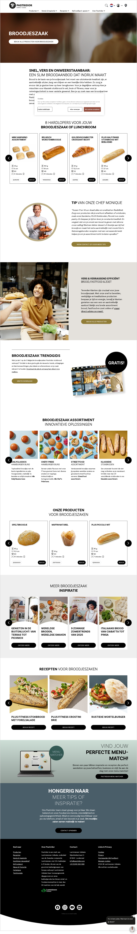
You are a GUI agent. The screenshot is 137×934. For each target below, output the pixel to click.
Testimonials (18, 872)
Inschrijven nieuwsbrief (21, 860)
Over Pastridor (97, 11)
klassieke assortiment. (50, 479)
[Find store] (125, 5)
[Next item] (128, 158)
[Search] (106, 5)
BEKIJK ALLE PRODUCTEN (96, 321)
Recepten (63, 11)
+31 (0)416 (77, 863)
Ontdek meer (23, 644)
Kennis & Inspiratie (48, 11)
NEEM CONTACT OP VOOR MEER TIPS (91, 244)
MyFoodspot (18, 863)
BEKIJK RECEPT (29, 726)
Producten (33, 11)
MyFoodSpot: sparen (80, 11)
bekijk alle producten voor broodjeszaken (33, 42)
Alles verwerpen (75, 109)
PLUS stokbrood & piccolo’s (82, 476)
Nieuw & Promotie (19, 866)
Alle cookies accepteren (92, 109)
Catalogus (17, 869)
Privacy (101, 854)
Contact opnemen (69, 830)
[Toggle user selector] (119, 5)
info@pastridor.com (77, 860)
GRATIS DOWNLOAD (24, 381)
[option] (69, 158)
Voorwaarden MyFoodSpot (108, 857)
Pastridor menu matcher (112, 776)
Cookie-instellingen (44, 109)
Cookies (101, 851)
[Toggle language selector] (112, 5)
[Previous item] (9, 158)
